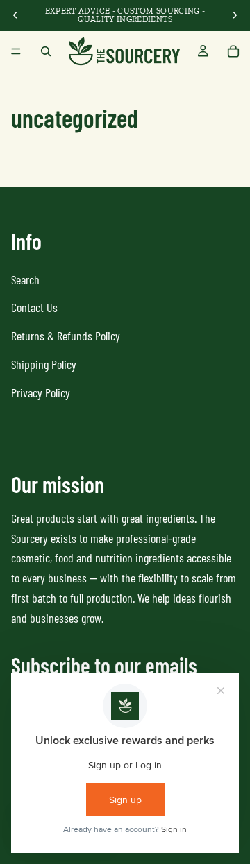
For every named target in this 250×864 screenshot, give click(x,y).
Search (25, 279)
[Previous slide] (15, 15)
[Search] (46, 51)
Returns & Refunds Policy (65, 335)
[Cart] (233, 51)
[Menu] (16, 51)
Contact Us (34, 307)
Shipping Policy (43, 364)
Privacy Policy (40, 392)
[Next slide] (234, 15)
